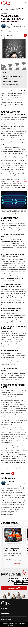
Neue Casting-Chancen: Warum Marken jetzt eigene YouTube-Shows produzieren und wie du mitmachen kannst (12, 549)
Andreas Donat (10, 24)
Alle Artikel (6, 9)
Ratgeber (12, 9)
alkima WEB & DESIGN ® (20, 623)
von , (7, 560)
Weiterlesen (17, 563)
